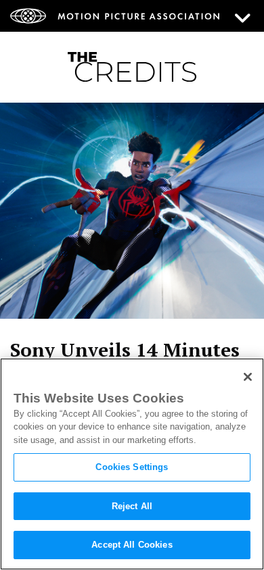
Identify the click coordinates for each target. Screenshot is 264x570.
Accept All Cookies (131, 545)
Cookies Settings (131, 467)
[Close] (248, 377)
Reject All (132, 506)
